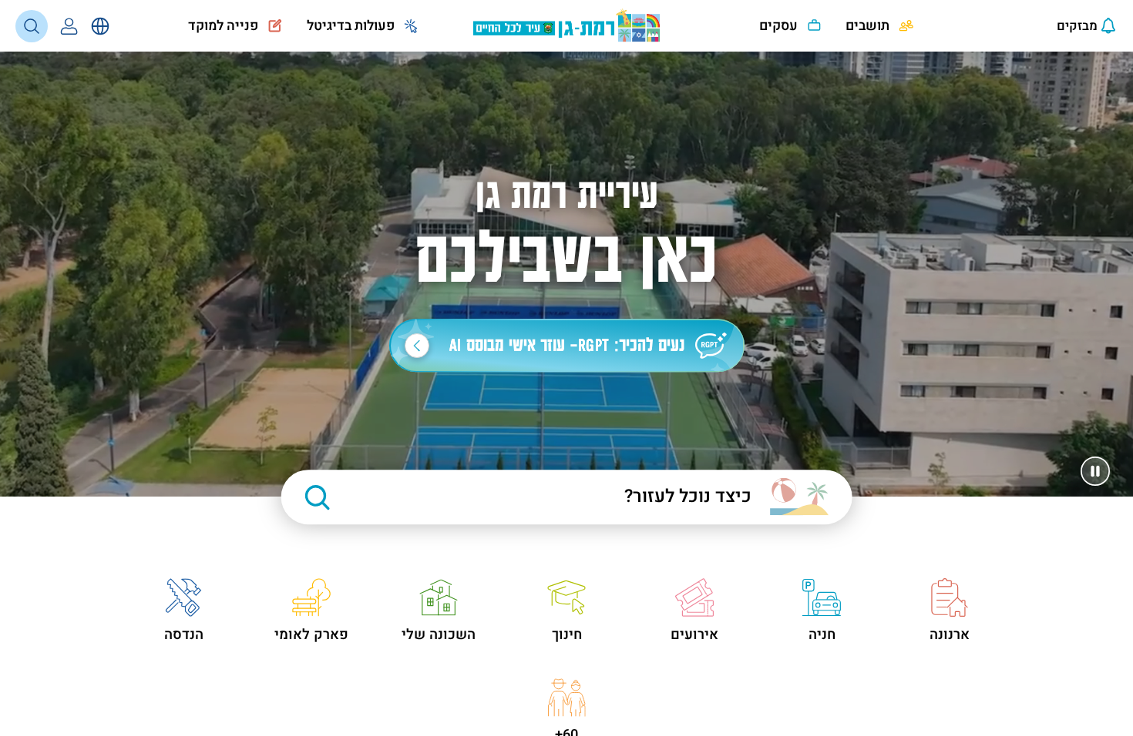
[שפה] (100, 26)
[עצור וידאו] (1095, 471)
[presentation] (1073, 26)
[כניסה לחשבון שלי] (69, 25)
